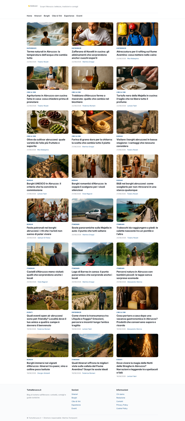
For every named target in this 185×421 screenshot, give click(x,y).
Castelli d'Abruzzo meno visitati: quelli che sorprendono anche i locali (45, 275)
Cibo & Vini (57, 16)
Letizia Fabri (132, 106)
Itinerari (38, 16)
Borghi (47, 16)
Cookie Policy (121, 408)
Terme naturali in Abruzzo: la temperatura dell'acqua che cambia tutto (47, 54)
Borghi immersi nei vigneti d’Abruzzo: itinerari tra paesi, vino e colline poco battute (47, 366)
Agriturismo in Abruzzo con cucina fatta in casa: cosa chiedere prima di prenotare (47, 98)
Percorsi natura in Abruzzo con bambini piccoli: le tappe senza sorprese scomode (135, 275)
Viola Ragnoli (87, 194)
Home (29, 16)
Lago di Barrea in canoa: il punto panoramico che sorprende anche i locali (92, 275)
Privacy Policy (122, 405)
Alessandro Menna (134, 282)
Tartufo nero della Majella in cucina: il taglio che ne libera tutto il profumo (137, 98)
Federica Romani (89, 106)
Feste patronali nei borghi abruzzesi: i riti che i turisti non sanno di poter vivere (44, 231)
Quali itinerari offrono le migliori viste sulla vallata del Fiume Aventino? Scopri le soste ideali (90, 366)
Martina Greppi (88, 62)
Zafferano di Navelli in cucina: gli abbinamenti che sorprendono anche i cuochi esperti (90, 54)
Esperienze (69, 16)
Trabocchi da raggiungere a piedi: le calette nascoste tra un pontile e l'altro (137, 231)
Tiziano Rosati (43, 62)
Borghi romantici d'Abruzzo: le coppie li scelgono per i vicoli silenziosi (89, 186)
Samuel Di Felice (44, 238)
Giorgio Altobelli (43, 373)
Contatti (119, 401)
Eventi (79, 16)
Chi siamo (120, 394)
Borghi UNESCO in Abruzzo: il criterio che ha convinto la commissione (44, 186)
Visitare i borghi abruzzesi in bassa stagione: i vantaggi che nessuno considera (137, 142)
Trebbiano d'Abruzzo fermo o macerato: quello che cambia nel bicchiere (90, 98)
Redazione (120, 398)
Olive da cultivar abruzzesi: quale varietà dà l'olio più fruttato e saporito (46, 142)
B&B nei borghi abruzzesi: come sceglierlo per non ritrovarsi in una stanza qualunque (136, 186)
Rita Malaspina (133, 58)
